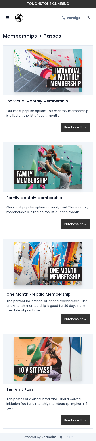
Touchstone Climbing (48, 3)
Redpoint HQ (52, 437)
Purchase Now (75, 127)
